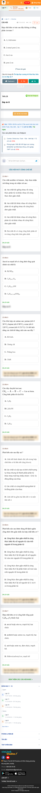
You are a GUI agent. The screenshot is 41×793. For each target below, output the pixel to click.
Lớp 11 (7, 19)
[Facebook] (3, 757)
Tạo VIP (27, 2)
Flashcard (10, 81)
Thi (24, 81)
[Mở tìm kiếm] (21, 2)
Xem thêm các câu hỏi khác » (21, 679)
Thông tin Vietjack (8, 781)
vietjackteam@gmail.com (14, 769)
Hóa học (13, 19)
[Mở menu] (8, 2)
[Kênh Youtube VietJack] (8, 757)
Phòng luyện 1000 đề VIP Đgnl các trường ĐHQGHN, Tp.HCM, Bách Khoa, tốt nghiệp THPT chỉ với (20, 146)
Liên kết (4, 778)
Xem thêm (5, 726)
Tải (35, 81)
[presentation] (13, 391)
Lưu (37, 22)
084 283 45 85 (10, 767)
